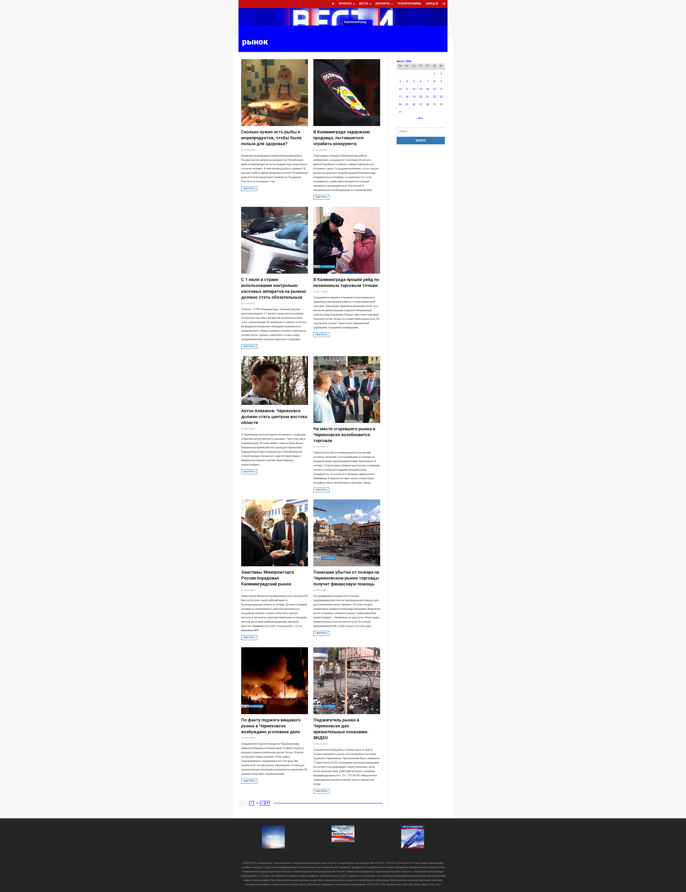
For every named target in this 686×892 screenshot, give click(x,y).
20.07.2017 (249, 590)
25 (407, 104)
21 (427, 96)
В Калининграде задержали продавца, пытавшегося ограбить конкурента (341, 137)
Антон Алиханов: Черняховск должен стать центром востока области (274, 416)
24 (400, 104)
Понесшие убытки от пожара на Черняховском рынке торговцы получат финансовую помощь (346, 578)
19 (413, 96)
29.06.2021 (321, 150)
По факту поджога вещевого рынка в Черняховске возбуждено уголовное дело (271, 726)
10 (400, 89)
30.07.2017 (249, 429)
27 (420, 104)
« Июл (419, 118)
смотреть (249, 188)
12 (413, 89)
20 (420, 96)
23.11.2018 (321, 291)
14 (427, 89)
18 (407, 96)
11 (407, 89)
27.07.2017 (321, 447)
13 (420, 89)
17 (400, 96)
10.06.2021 (249, 303)
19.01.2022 (249, 150)
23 (441, 96)
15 (434, 89)
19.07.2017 (249, 738)
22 (434, 96)
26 (413, 104)
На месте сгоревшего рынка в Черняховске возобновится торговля (344, 434)
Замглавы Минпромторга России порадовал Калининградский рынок (267, 578)
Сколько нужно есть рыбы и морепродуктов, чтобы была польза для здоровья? (271, 137)
